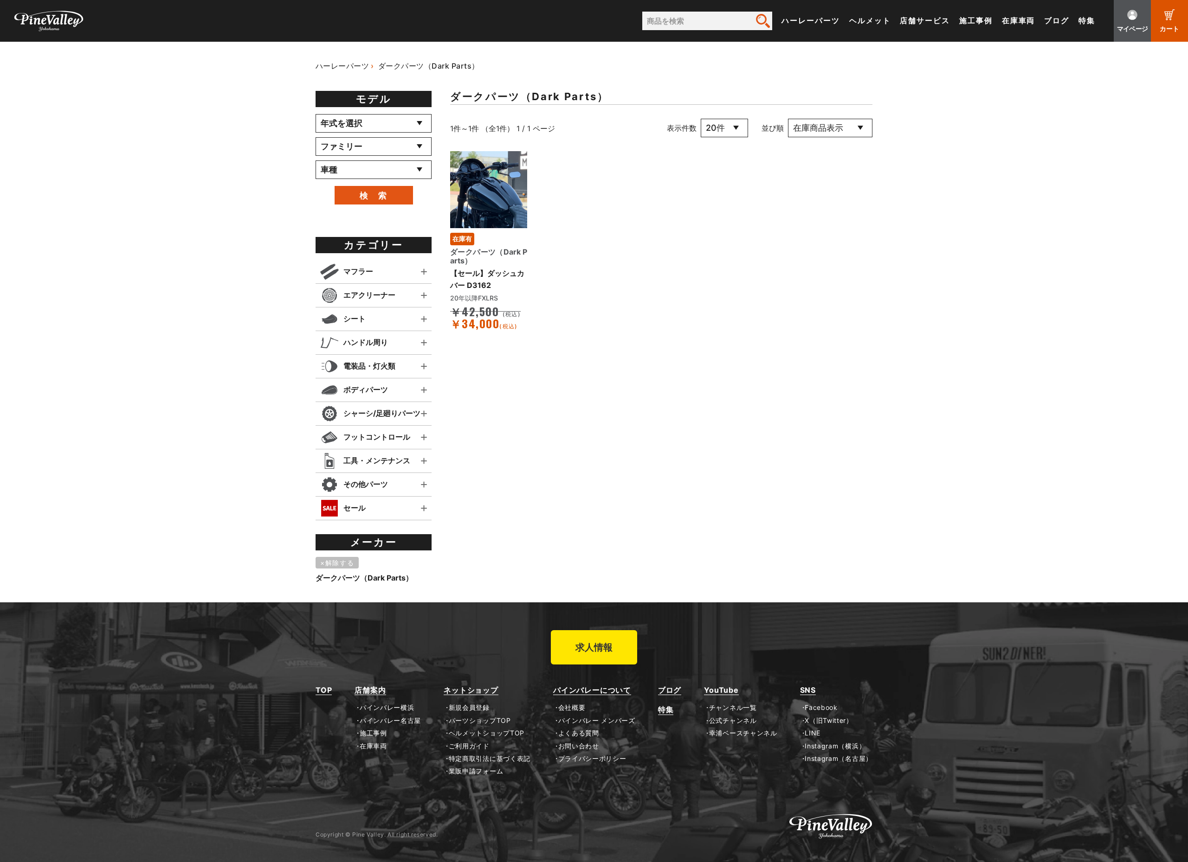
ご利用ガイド (469, 746)
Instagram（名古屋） (838, 758)
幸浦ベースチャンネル (743, 733)
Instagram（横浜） (835, 746)
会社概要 (571, 707)
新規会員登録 (469, 707)
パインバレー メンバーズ (596, 720)
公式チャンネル (732, 720)
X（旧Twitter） (829, 720)
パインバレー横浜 (387, 707)
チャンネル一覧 (732, 707)
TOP (324, 690)
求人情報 (594, 647)
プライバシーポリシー (592, 758)
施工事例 (976, 20)
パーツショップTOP (480, 720)
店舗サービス (925, 20)
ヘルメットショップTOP (486, 733)
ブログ (1056, 20)
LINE (812, 733)
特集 (1086, 20)
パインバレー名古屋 (390, 720)
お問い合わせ (578, 746)
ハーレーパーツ (810, 20)
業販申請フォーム (476, 771)
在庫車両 (1018, 20)
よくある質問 (578, 733)
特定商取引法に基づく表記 (489, 758)
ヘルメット (870, 20)
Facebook (821, 707)
